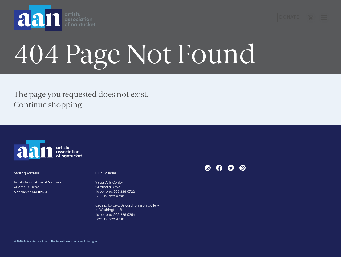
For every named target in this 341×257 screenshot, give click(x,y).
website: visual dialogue (81, 241)
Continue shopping (48, 104)
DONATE (289, 17)
